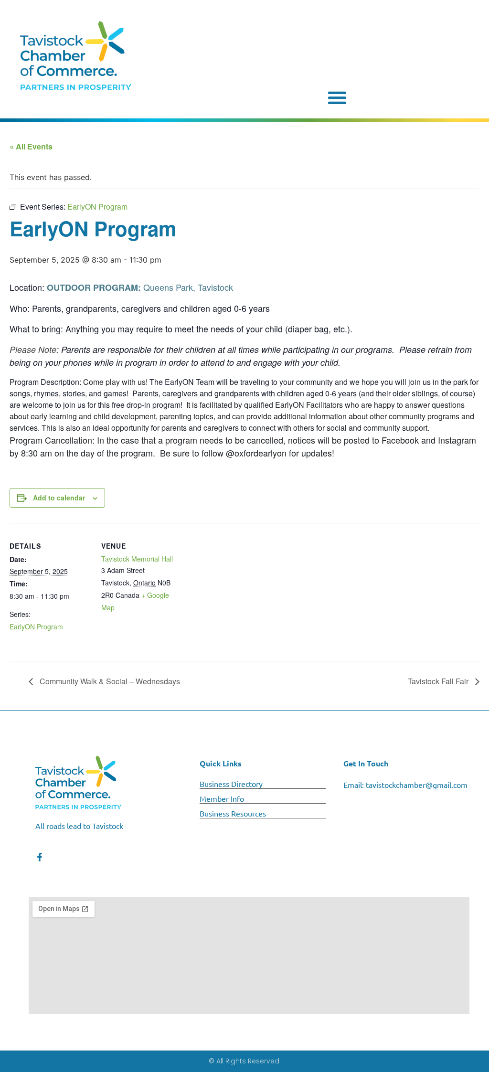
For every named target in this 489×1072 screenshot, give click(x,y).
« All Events (31, 146)
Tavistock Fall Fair (439, 681)
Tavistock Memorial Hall (137, 558)
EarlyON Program (36, 626)
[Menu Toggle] (337, 97)
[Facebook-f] (39, 857)
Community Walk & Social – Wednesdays (109, 681)
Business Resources (233, 813)
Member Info (222, 798)
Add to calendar (59, 497)
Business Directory (231, 783)
